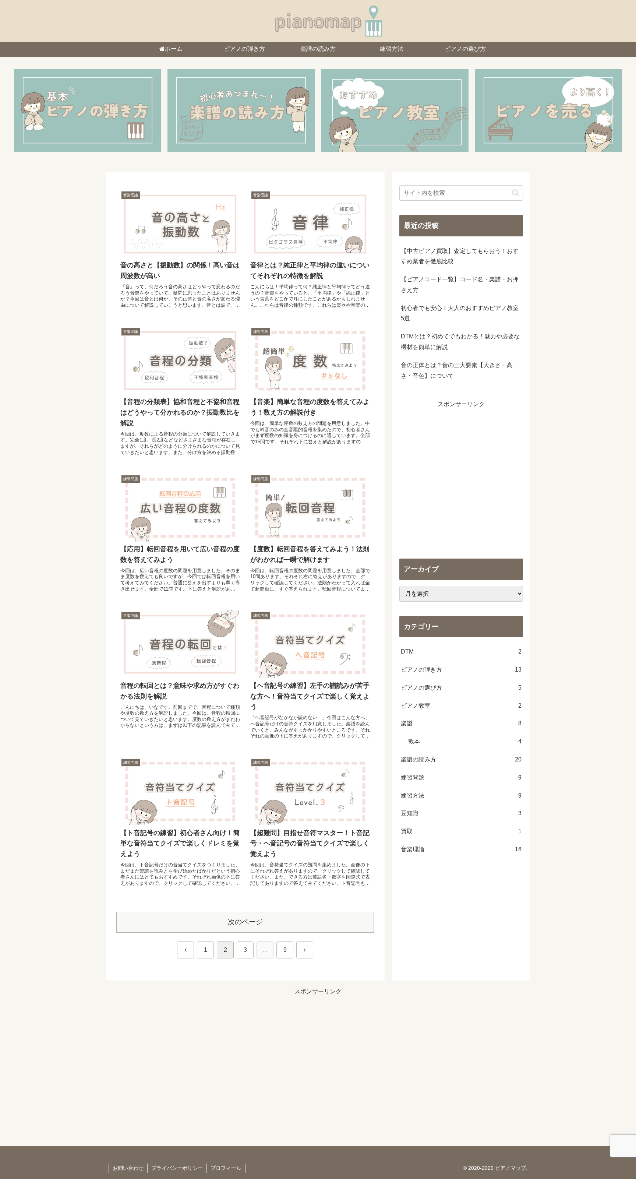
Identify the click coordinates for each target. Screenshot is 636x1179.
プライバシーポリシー (177, 1168)
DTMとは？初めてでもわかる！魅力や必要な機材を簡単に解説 (460, 341)
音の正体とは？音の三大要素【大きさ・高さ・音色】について (457, 370)
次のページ (245, 922)
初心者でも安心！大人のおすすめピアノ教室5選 (460, 313)
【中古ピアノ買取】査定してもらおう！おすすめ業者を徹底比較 (460, 256)
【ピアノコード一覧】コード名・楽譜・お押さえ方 (460, 284)
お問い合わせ (128, 1168)
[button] (515, 193)
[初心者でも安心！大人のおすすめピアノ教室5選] (395, 110)
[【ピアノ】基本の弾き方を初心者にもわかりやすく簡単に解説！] (87, 110)
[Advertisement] (461, 482)
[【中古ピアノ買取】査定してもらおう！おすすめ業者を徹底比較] (548, 110)
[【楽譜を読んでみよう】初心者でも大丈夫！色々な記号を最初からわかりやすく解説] (241, 110)
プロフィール (226, 1168)
